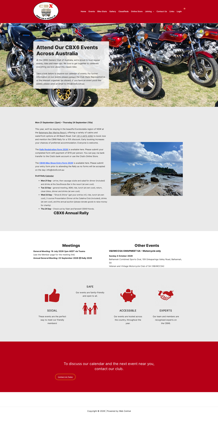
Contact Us (162, 11)
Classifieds (123, 11)
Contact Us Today (65, 377)
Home (83, 11)
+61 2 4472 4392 (84, 136)
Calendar (49, 176)
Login (179, 11)
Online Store (137, 11)
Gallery (112, 11)
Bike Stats (102, 11)
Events (92, 11)
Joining (148, 11)
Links (171, 11)
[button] (153, 11)
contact (72, 77)
